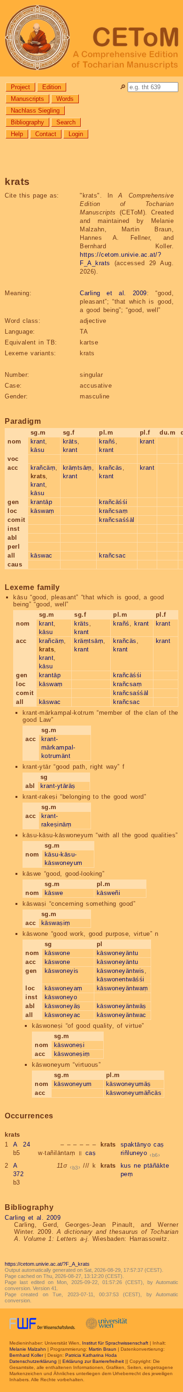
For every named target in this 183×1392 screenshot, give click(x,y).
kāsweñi (109, 892)
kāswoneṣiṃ (72, 1053)
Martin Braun (102, 1349)
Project (20, 87)
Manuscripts (27, 98)
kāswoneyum (73, 1083)
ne (137, 1165)
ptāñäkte (156, 1165)
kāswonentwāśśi (121, 979)
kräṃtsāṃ (77, 467)
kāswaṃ (42, 510)
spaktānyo (136, 1144)
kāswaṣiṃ (55, 922)
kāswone (57, 952)
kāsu (37, 449)
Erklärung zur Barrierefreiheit (93, 1361)
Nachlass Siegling (35, 110)
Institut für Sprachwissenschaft (115, 1343)
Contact (45, 134)
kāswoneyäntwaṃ (122, 988)
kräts (70, 441)
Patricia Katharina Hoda (91, 1355)
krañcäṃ (43, 467)
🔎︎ (123, 87)
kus (126, 1165)
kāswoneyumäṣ (128, 1083)
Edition (51, 87)
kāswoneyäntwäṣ (121, 1006)
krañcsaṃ (113, 510)
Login (76, 134)
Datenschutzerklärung (33, 1361)
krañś (107, 441)
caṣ (90, 1152)
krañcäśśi (113, 501)
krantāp (41, 501)
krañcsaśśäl (117, 519)
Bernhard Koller (26, 1355)
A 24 (21, 1144)
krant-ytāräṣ (58, 785)
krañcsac (112, 555)
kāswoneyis (62, 970)
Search (66, 122)
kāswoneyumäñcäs (134, 1092)
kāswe (54, 892)
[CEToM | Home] (91, 38)
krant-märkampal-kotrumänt (58, 747)
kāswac (41, 555)
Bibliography (27, 122)
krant (38, 441)
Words (65, 98)
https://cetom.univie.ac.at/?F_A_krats (47, 1264)
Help (17, 134)
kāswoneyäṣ (63, 1006)
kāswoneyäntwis (121, 970)
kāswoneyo (61, 997)
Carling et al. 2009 (113, 293)
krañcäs (110, 467)
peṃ (127, 1174)
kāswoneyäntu (117, 952)
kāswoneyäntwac (121, 1014)
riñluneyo (134, 1152)
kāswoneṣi (69, 1044)
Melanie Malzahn (27, 1349)
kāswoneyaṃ (64, 988)
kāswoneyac (63, 1014)
